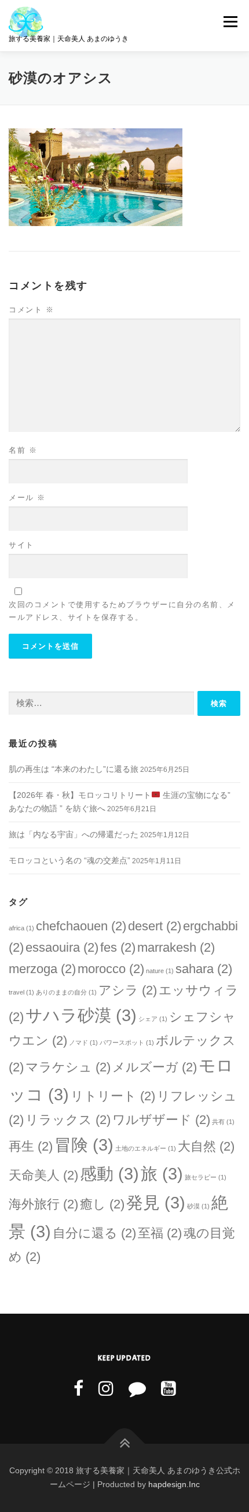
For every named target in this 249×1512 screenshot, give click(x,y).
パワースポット (127, 1042)
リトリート (113, 1096)
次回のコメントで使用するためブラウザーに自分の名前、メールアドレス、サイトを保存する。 (122, 611)
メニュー (230, 21)
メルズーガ (154, 1067)
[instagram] (105, 1388)
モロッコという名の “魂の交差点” (69, 860)
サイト (21, 545)
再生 (31, 1146)
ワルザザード (161, 1119)
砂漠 (198, 1206)
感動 (109, 1173)
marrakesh (176, 947)
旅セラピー (205, 1177)
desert (154, 926)
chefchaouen (81, 926)
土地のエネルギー (145, 1148)
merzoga (42, 969)
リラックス (68, 1119)
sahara (203, 969)
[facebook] (78, 1388)
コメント (31, 309)
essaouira (61, 947)
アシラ (127, 990)
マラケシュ (68, 1067)
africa (21, 928)
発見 (155, 1202)
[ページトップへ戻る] (124, 1444)
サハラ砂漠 (81, 1015)
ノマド (83, 1042)
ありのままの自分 (66, 992)
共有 (223, 1121)
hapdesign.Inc (174, 1484)
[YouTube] (168, 1388)
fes (118, 947)
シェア (152, 1018)
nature (160, 970)
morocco (111, 969)
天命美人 (43, 1175)
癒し (102, 1204)
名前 (23, 450)
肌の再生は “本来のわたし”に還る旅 (73, 769)
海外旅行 (43, 1204)
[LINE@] (137, 1388)
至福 (160, 1233)
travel (21, 992)
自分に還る (94, 1233)
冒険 (83, 1144)
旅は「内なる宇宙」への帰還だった (73, 834)
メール (27, 497)
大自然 (206, 1146)
